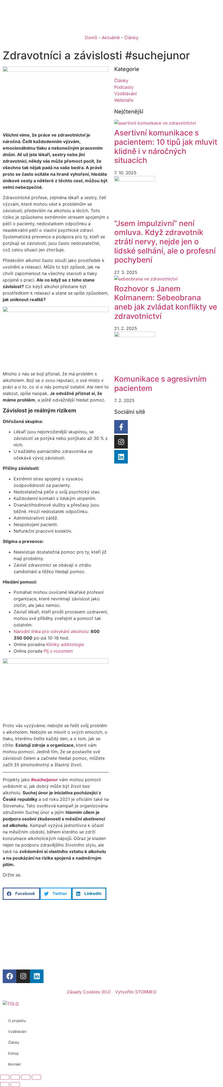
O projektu (17, 1020)
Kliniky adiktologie (65, 644)
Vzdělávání (17, 1031)
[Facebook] (9, 976)
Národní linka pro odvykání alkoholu (51, 631)
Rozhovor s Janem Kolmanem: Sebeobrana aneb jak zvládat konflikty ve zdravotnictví (165, 302)
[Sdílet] (25, 1077)
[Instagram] (121, 442)
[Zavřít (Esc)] (36, 1077)
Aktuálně (111, 37)
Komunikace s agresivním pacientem (160, 383)
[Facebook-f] (121, 427)
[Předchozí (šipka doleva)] (4, 1084)
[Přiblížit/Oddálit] (4, 1077)
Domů (91, 37)
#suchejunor (44, 779)
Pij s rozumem (58, 651)
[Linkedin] (121, 457)
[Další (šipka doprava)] (15, 1084)
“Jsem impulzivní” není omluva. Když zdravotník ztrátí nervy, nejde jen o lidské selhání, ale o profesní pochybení (165, 241)
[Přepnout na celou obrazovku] (15, 1077)
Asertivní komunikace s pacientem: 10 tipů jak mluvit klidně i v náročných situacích (165, 146)
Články (131, 37)
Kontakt (14, 1064)
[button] (21, 894)
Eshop (13, 1053)
